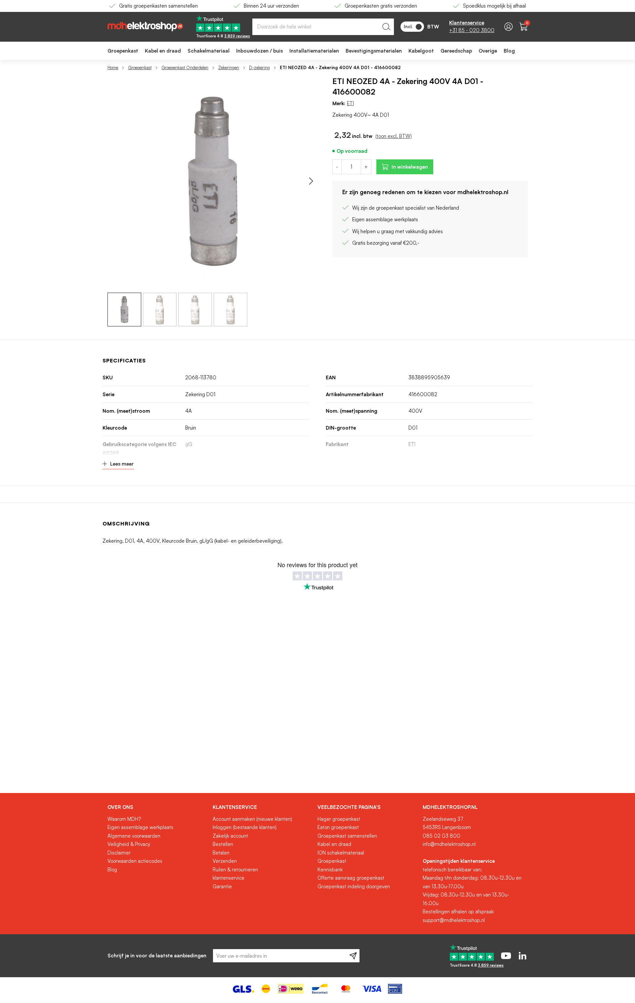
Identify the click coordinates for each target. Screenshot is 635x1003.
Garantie (222, 886)
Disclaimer (119, 853)
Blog (112, 869)
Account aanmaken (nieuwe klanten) (252, 819)
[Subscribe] (353, 955)
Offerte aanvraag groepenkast (351, 878)
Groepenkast (139, 67)
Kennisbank (330, 869)
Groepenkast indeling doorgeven (354, 886)
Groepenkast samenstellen (347, 836)
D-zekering (259, 67)
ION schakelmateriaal (341, 853)
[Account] (508, 26)
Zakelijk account (230, 836)
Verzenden (225, 861)
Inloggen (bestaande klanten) (244, 827)
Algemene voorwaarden (133, 836)
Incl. (408, 26)
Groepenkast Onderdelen (184, 67)
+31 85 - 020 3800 (471, 30)
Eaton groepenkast (338, 827)
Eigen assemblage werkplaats (140, 827)
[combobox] (323, 27)
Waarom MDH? (124, 819)
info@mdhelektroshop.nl (449, 844)
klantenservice (228, 878)
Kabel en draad (334, 844)
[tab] (157, 807)
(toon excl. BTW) (393, 136)
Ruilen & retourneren (235, 869)
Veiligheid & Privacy (128, 844)
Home (112, 67)
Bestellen (223, 844)
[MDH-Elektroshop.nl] (145, 26)
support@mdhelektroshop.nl (454, 920)
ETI (350, 103)
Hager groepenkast (339, 819)
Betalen (221, 853)
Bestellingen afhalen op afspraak (458, 911)
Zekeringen (228, 67)
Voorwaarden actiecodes (134, 861)
